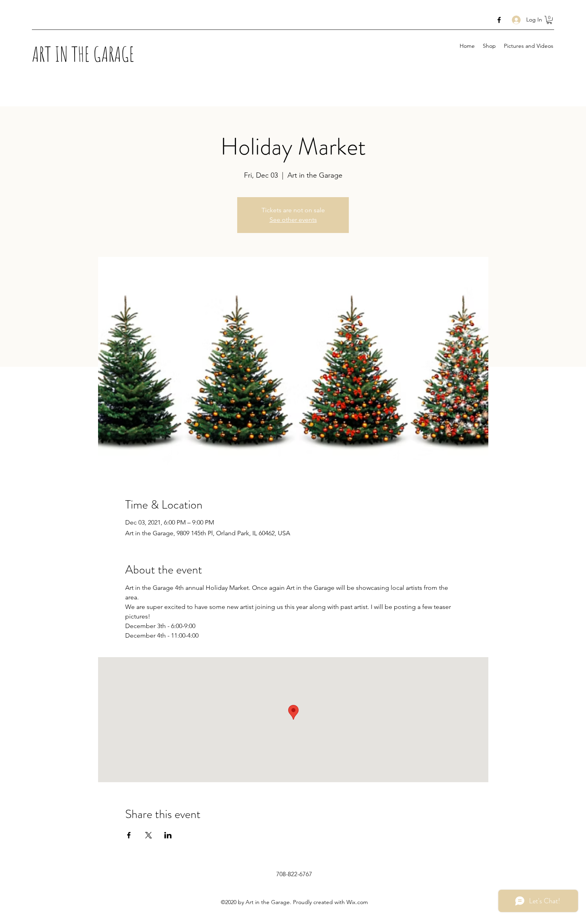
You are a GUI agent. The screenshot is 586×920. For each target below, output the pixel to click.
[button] (549, 20)
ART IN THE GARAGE (83, 54)
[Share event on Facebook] (129, 835)
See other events (293, 219)
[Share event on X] (148, 835)
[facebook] (499, 20)
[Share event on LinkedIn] (168, 835)
